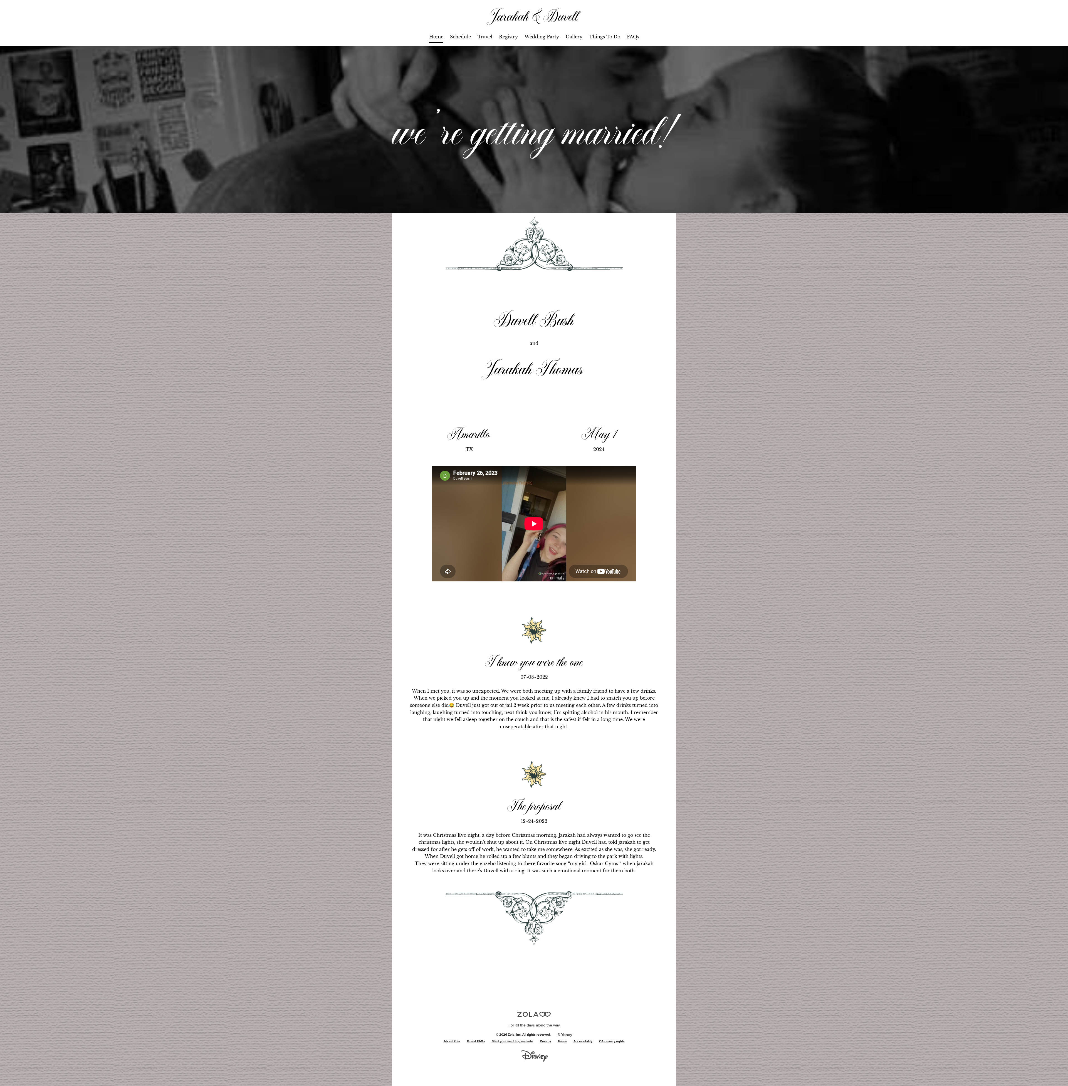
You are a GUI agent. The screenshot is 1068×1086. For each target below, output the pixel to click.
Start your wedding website (512, 1041)
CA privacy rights (612, 1041)
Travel (485, 37)
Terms (562, 1041)
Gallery (574, 37)
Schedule (460, 37)
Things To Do (604, 37)
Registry (508, 37)
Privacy (545, 1041)
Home (436, 37)
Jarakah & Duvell (534, 15)
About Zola (452, 1041)
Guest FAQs (476, 1041)
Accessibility (582, 1041)
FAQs (633, 37)
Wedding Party (542, 37)
